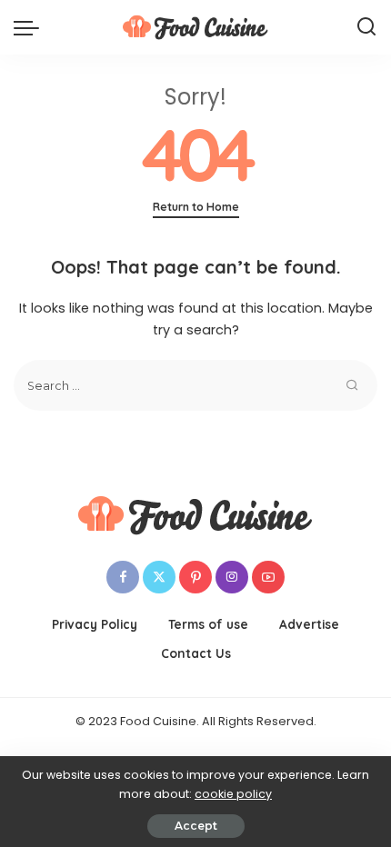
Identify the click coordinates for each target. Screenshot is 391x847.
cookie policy (233, 794)
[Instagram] (232, 577)
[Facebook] (122, 577)
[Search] (366, 27)
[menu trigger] (31, 27)
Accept (196, 825)
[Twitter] (159, 577)
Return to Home (196, 207)
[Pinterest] (195, 577)
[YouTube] (268, 577)
